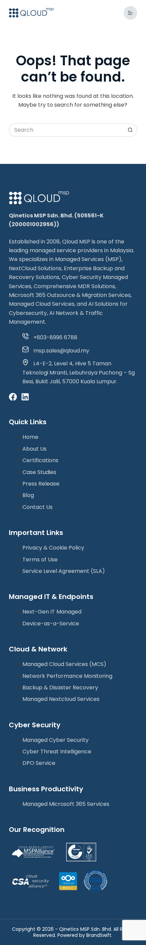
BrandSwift (98, 935)
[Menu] (130, 13)
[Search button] (130, 130)
